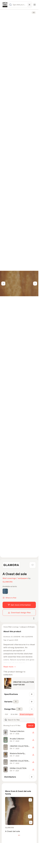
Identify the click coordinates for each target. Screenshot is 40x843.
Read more (8, 666)
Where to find (11, 598)
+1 (30, 822)
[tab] (6, 714)
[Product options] (30, 800)
